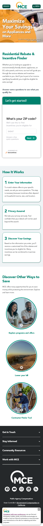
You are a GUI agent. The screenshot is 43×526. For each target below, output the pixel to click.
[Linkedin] (28, 489)
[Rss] (35, 489)
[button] (39, 509)
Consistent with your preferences (14, 514)
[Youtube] (14, 489)
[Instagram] (21, 489)
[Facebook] (7, 489)
